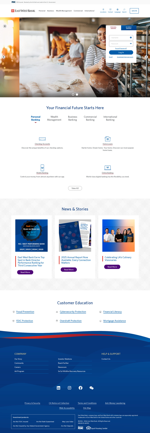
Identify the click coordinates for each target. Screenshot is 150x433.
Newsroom (62, 367)
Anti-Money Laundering (115, 403)
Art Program (19, 371)
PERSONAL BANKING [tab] (113, 27)
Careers (17, 367)
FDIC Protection (24, 320)
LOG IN (134, 11)
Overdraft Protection (71, 320)
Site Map (87, 408)
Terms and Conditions (87, 403)
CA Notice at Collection (59, 403)
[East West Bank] (23, 10)
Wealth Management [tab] (54, 118)
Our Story (18, 359)
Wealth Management (64, 11)
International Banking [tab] (110, 118)
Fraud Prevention (25, 311)
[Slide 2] (77, 94)
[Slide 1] (73, 94)
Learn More (28, 85)
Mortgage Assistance (114, 320)
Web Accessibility (67, 408)
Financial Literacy (112, 311)
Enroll (110, 57)
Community (19, 363)
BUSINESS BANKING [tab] (129, 27)
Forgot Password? (121, 48)
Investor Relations (65, 359)
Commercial (78, 11)
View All (75, 188)
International (89, 11)
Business (50, 11)
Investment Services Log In (125, 57)
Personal (42, 11)
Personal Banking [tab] (36, 118)
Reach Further (63, 363)
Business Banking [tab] (72, 118)
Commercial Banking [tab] (90, 118)
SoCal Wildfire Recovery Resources (71, 371)
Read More (25, 272)
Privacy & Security (32, 403)
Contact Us (106, 359)
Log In (121, 52)
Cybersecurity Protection (73, 311)
